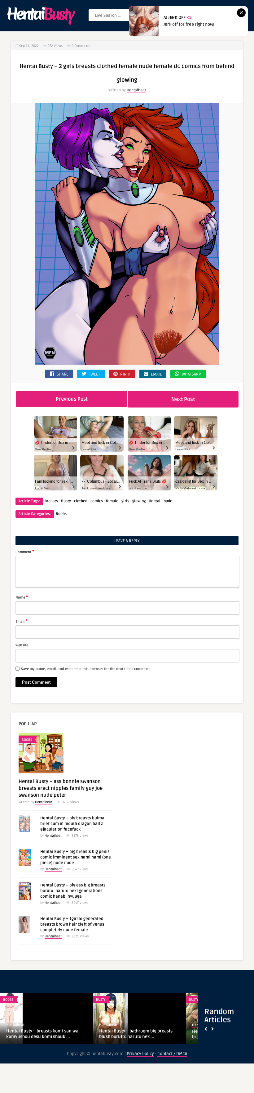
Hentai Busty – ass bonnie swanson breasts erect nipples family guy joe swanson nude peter (61, 788)
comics (96, 501)
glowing (139, 501)
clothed (80, 501)
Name (21, 597)
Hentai (154, 501)
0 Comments (81, 46)
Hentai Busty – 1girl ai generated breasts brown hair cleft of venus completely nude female (72, 924)
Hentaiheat (136, 90)
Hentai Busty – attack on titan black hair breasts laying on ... (139, 1034)
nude (168, 501)
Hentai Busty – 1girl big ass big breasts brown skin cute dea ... (45, 1034)
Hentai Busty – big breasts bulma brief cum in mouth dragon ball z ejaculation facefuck (72, 824)
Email (21, 621)
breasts (51, 501)
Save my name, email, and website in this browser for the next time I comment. (86, 669)
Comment (24, 551)
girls (125, 501)
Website (21, 645)
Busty (66, 501)
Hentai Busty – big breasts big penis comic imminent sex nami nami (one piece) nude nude (75, 857)
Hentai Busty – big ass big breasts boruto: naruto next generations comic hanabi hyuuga (73, 891)
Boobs (61, 514)
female (112, 501)
